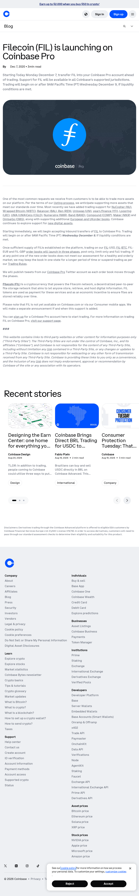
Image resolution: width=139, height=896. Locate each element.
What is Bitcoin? (16, 702)
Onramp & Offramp (84, 722)
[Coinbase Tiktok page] (38, 866)
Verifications (80, 754)
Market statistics (16, 669)
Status (9, 785)
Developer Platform (85, 695)
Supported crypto (17, 780)
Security (10, 607)
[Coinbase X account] (5, 866)
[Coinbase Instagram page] (27, 866)
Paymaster (79, 738)
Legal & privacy (15, 624)
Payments (78, 637)
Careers (10, 586)
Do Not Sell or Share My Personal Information (36, 640)
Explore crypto (15, 658)
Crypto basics (14, 680)
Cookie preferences (18, 635)
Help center (13, 742)
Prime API (78, 792)
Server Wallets (82, 706)
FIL (96, 231)
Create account (15, 752)
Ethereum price (82, 816)
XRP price (78, 827)
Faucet (76, 776)
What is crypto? (15, 707)
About (9, 580)
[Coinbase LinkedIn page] (16, 866)
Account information (19, 763)
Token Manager (82, 642)
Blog (8, 597)
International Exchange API (90, 787)
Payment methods (17, 769)
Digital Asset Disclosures (22, 645)
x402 (75, 727)
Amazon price (81, 856)
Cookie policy (14, 629)
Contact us (12, 747)
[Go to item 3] (23, 500)
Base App (78, 586)
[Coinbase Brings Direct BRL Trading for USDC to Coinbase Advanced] (77, 446)
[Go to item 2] (19, 500)
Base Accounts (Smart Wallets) (93, 717)
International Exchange (87, 671)
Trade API (78, 733)
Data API (77, 749)
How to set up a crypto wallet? (25, 718)
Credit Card (79, 602)
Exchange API (81, 782)
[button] (132, 14)
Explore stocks (15, 664)
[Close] (130, 868)
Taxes (9, 729)
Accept (108, 883)
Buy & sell (78, 580)
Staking (77, 660)
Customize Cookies (115, 871)
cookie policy (68, 868)
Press (9, 602)
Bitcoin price (80, 811)
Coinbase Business (84, 631)
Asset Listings (81, 626)
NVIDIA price (80, 840)
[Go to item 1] (14, 500)
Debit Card (79, 607)
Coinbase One (81, 591)
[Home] (6, 14)
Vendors (10, 618)
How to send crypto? (18, 723)
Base (75, 700)
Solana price (80, 822)
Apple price (79, 845)
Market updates (15, 696)
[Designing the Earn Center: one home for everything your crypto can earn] (30, 446)
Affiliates (11, 591)
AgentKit (78, 765)
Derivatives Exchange (86, 677)
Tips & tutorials (15, 685)
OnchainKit (79, 744)
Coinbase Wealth (83, 597)
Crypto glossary (15, 691)
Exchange (78, 666)
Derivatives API (82, 798)
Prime (76, 655)
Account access (15, 774)
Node (75, 760)
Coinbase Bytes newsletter (23, 675)
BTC (124, 247)
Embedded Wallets (84, 711)
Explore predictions (85, 613)
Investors (11, 613)
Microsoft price (82, 851)
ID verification (14, 758)
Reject (70, 883)
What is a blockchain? (19, 712)
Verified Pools (81, 682)
